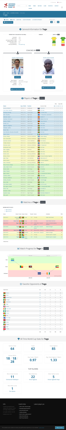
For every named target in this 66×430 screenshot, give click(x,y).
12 (40, 319)
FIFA (62, 214)
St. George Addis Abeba (45, 186)
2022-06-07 (5, 230)
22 (40, 297)
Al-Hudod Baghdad (44, 160)
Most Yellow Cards (53, 374)
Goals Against (53, 345)
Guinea (7, 313)
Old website (53, 2)
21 (40, 299)
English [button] (60, 2)
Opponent (5, 289)
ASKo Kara (42, 125)
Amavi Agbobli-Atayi (54, 379)
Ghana (7, 293)
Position (29, 106)
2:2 (31, 217)
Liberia (7, 306)
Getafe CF (42, 117)
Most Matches (33, 374)
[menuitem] (35, 255)
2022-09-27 (5, 217)
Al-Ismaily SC (43, 188)
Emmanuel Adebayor (12, 379)
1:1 (31, 234)
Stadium (48, 214)
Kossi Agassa (33, 379)
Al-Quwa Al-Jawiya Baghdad (46, 156)
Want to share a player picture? (25, 414)
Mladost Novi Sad (44, 119)
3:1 (31, 223)
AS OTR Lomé (43, 184)
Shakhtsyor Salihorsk (44, 164)
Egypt (7, 326)
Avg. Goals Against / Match (53, 357)
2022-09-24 (5, 221)
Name (4, 106)
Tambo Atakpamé (44, 130)
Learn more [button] (41, 427)
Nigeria (7, 311)
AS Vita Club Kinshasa (44, 143)
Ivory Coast (8, 308)
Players (13, 19)
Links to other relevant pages (24, 406)
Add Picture (17, 77)
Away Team (24, 214)
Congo (7, 324)
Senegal (7, 299)
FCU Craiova (43, 140)
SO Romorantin (43, 177)
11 (40, 322)
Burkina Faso (9, 297)
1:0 (31, 226)
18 (40, 304)
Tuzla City (42, 108)
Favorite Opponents (37, 19)
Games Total (12, 345)
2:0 (31, 230)
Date (4, 214)
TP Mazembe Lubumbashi (45, 114)
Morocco (8, 319)
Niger (7, 304)
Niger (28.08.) (9, 209)
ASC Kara (42, 110)
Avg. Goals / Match (33, 357)
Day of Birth (23, 106)
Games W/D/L (12, 355)
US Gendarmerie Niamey (45, 173)
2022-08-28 (5, 226)
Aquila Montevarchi (44, 134)
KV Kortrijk (42, 169)
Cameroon (8, 302)
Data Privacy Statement (23, 417)
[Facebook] (62, 7)
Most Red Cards (12, 385)
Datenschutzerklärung (23, 416)
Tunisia (7, 328)
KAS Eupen (42, 123)
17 (40, 306)
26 (40, 295)
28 (40, 293)
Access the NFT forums (23, 410)
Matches (19, 19)
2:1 (31, 221)
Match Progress (27, 19)
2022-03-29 (5, 234)
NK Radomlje (43, 138)
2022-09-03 (5, 223)
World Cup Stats (8, 22)
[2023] (58, 22)
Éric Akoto (12, 391)
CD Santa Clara (43, 112)
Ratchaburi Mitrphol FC (45, 193)
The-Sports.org (21, 44)
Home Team (18, 214)
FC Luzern (42, 171)
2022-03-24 (5, 237)
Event (35, 214)
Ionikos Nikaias (43, 136)
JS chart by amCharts (57, 275)
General (7, 19)
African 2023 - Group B (38, 230)
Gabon (7, 322)
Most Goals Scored (12, 374)
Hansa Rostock (43, 121)
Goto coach (18, 89)
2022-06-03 (5, 232)
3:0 (31, 237)
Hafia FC (42, 162)
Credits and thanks (23, 412)
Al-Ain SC (42, 166)
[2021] (51, 22)
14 (40, 313)
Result (31, 214)
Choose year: (52, 19)
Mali (7, 315)
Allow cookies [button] (60, 427)
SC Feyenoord (43, 145)
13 (40, 315)
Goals (33, 345)
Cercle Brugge (43, 180)
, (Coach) (17, 57)
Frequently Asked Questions (24, 408)
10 (40, 324)
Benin (7, 295)
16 (40, 311)
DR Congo (8, 317)
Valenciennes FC (43, 158)
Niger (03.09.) (9, 211)
